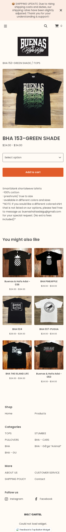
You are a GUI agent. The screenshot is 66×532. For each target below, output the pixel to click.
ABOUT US (11, 472)
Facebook (46, 499)
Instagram (16, 499)
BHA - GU (10, 452)
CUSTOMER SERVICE (47, 472)
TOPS (36, 63)
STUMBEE (40, 433)
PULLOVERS (12, 440)
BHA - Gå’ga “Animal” (48, 446)
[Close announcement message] (60, 10)
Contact (40, 479)
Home (8, 413)
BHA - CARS (42, 440)
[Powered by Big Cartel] (33, 514)
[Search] (46, 26)
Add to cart (33, 172)
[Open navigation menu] (5, 26)
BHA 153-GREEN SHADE (17, 63)
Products (40, 413)
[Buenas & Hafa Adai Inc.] (33, 46)
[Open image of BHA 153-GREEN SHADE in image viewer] (33, 98)
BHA (7, 446)
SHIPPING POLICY (15, 479)
